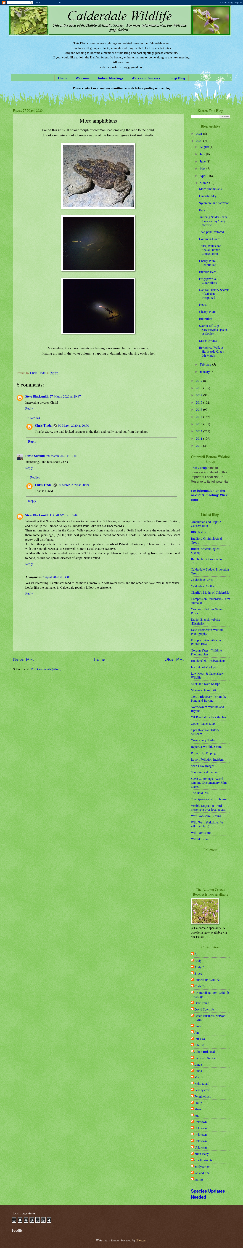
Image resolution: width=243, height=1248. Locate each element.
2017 (199, 395)
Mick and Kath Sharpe (205, 684)
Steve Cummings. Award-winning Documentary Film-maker (209, 782)
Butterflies (205, 319)
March (204, 183)
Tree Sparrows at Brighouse (209, 799)
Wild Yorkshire (201, 832)
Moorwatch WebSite (204, 690)
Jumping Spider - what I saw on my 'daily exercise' (213, 221)
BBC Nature (199, 532)
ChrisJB (199, 986)
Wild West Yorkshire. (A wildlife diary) (207, 824)
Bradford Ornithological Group (206, 540)
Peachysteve (202, 1090)
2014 (199, 417)
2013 (199, 424)
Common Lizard (209, 239)
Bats (202, 210)
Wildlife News (200, 839)
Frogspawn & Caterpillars (208, 281)
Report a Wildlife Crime (206, 746)
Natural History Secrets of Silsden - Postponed (214, 294)
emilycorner (202, 1166)
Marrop (199, 1077)
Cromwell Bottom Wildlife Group (211, 994)
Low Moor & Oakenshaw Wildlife (207, 675)
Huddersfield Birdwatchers (208, 660)
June (203, 161)
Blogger (141, 1240)
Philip (198, 1103)
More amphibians (210, 189)
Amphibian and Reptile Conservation (206, 524)
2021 (199, 133)
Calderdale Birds (202, 579)
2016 (199, 402)
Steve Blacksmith (37, 396)
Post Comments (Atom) (46, 669)
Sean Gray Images (202, 766)
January (205, 371)
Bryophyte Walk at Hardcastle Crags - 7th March (212, 351)
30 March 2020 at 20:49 (73, 485)
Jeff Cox (199, 1039)
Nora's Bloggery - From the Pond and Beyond (208, 698)
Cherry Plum (207, 311)
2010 (199, 445)
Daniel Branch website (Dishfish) (205, 621)
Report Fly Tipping (203, 753)
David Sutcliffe (35, 455)
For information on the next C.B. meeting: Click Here (209, 495)
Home (62, 78)
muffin (198, 1179)
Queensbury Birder (203, 740)
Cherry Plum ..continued (207, 263)
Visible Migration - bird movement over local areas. (208, 807)
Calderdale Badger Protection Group (210, 571)
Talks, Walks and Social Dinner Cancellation (210, 250)
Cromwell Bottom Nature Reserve (207, 611)
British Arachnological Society (205, 551)
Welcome (82, 78)
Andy (198, 961)
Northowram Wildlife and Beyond (207, 709)
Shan (197, 1109)
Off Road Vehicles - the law (208, 717)
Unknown (200, 1122)
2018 (199, 388)
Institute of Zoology (204, 667)
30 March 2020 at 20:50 (73, 425)
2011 (199, 438)
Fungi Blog (176, 78)
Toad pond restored (211, 232)
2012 (199, 431)
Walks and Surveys (145, 78)
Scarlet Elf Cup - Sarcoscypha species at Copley (213, 329)
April (203, 176)
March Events (208, 340)
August (205, 147)
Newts (203, 304)
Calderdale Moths (202, 586)
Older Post (174, 659)
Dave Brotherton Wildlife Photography (207, 632)
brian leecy (201, 1154)
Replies (35, 418)
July (203, 154)
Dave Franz (201, 1003)
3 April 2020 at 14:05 (56, 577)
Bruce (198, 973)
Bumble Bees (207, 272)
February (206, 364)
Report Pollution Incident (207, 759)
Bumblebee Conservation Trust (207, 561)
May (203, 168)
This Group (199, 468)
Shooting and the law (204, 772)
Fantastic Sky (207, 196)
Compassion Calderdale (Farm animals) (210, 601)
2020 (199, 141)
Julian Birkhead (204, 1051)
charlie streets (203, 1160)
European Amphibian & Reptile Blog (206, 642)
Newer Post (23, 659)
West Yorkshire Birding (206, 816)
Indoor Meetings (110, 78)
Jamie (198, 1026)
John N (199, 1045)
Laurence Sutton (205, 1058)
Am (196, 954)
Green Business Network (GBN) (210, 1018)
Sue (196, 1115)
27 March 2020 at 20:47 (65, 396)
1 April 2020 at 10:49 (64, 515)
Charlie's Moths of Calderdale (210, 592)
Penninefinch (202, 1096)
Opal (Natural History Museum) (205, 732)
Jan (196, 1032)
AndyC (199, 967)
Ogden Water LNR (203, 723)
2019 (199, 381)
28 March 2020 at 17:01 (62, 456)
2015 (199, 409)
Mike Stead (201, 1083)
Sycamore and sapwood (214, 203)
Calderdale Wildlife (207, 980)
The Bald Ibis (199, 793)
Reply (29, 408)
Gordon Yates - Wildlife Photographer (206, 652)
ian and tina (202, 1173)
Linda (198, 1064)
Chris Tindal (43, 425)
